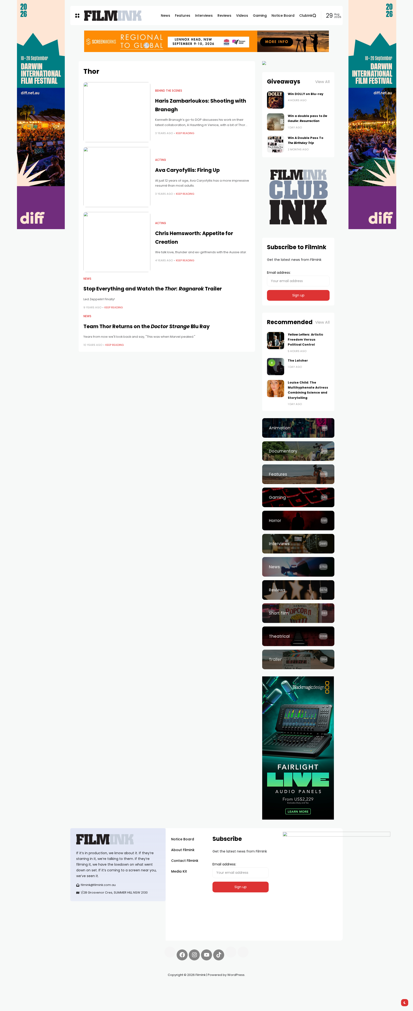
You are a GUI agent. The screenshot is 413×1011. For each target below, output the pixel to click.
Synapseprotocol (84, 986)
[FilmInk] (112, 16)
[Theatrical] (298, 636)
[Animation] (298, 428)
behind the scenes (168, 91)
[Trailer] (298, 659)
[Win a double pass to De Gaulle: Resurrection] (275, 122)
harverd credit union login (121, 992)
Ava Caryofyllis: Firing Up (187, 170)
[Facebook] (182, 954)
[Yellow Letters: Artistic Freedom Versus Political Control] (275, 340)
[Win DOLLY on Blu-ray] (275, 100)
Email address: (279, 272)
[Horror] (298, 520)
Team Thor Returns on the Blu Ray (146, 326)
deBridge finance (84, 992)
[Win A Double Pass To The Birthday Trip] (275, 144)
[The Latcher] (275, 366)
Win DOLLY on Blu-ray (305, 94)
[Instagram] (194, 954)
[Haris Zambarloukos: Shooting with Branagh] (116, 112)
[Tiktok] (218, 954)
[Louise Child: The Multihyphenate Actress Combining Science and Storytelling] (275, 388)
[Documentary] (298, 451)
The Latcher (298, 360)
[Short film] (298, 613)
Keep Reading (185, 133)
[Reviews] (298, 590)
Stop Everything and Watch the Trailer (152, 288)
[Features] (298, 474)
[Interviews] (298, 543)
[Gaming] (298, 497)
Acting (160, 160)
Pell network (109, 986)
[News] (298, 567)
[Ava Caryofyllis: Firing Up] (116, 177)
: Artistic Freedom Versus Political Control (305, 339)
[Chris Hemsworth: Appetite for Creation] (116, 242)
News (87, 279)
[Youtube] (206, 954)
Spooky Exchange (134, 986)
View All (322, 81)
